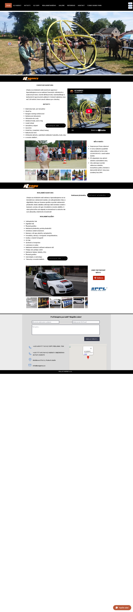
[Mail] (130, 6)
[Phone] (130, 3)
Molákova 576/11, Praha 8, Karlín (44, 360)
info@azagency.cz (39, 366)
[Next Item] (83, 154)
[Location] (130, 8)
